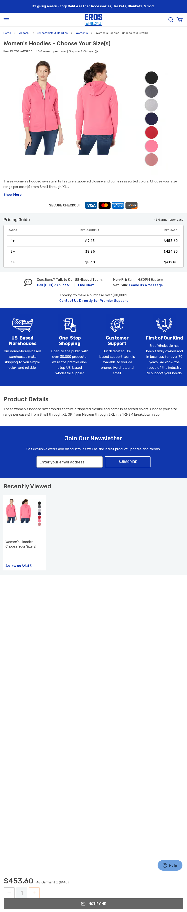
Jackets (119, 6)
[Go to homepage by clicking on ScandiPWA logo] (93, 20)
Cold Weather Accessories (89, 6)
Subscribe (128, 462)
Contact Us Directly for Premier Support (93, 301)
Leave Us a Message (146, 285)
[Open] (6, 19)
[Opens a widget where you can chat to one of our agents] (169, 866)
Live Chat (86, 285)
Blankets (135, 6)
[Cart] (179, 19)
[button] (93, 117)
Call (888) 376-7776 (53, 285)
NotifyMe (97, 904)
